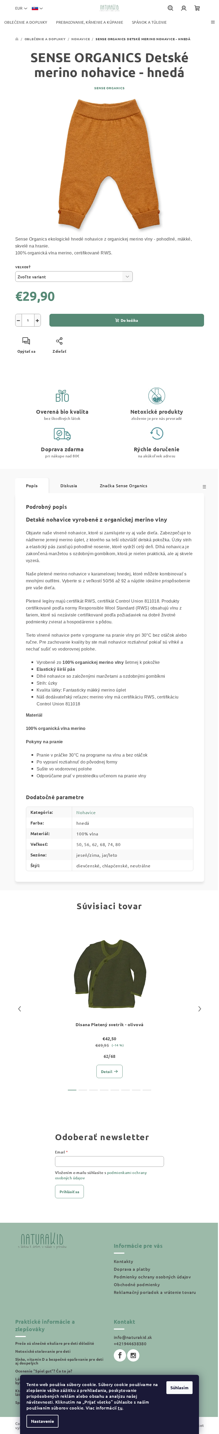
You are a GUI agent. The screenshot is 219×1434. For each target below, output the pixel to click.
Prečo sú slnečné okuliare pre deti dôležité (54, 1343)
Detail (106, 1071)
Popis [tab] (32, 485)
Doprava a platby (132, 1269)
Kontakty (123, 1261)
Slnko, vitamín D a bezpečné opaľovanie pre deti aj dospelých (59, 1361)
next (199, 1009)
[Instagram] (133, 1355)
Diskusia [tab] (68, 485)
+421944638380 (130, 1343)
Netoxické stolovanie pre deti (43, 1351)
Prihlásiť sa (69, 1191)
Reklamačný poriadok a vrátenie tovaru (155, 1292)
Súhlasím (179, 1387)
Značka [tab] (123, 485)
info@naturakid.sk (133, 1337)
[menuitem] (26, 22)
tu (120, 1408)
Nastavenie (42, 1421)
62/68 (110, 1056)
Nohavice (86, 812)
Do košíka (129, 320)
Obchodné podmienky (137, 1284)
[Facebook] (120, 1355)
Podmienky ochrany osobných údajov (152, 1276)
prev (19, 1009)
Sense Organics (109, 88)
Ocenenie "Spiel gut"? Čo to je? (43, 1371)
